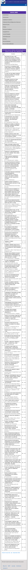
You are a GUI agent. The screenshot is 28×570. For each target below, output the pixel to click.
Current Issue (5, 14)
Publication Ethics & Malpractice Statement (12, 22)
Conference (18, 565)
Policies (4, 26)
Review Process (6, 24)
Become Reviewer (6, 41)
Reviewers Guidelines (7, 29)
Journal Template (6, 34)
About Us (5, 565)
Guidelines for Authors (7, 19)
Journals (13, 565)
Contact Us (5, 568)
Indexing (4, 39)
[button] (25, 5)
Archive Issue (5, 17)
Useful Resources (6, 36)
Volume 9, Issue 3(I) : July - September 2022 (11, 552)
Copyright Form (6, 31)
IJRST (9, 565)
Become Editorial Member (8, 43)
